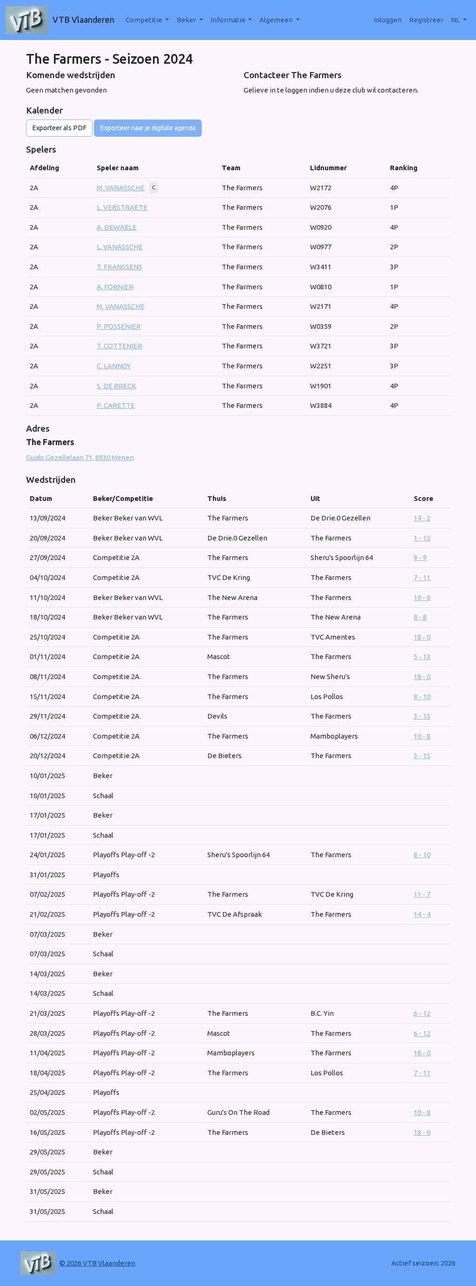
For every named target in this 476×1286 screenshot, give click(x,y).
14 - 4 (422, 914)
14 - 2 (422, 518)
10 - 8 (422, 736)
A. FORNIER (115, 287)
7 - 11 (422, 577)
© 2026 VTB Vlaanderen (97, 1263)
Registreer (426, 20)
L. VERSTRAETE (122, 207)
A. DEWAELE (117, 227)
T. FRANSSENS (119, 267)
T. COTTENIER (119, 346)
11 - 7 (422, 894)
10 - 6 (422, 597)
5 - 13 (422, 656)
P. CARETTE (116, 405)
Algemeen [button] (276, 20)
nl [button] (456, 20)
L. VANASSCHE (120, 247)
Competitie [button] (145, 20)
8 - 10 (422, 696)
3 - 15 (422, 716)
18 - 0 (422, 637)
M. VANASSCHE (121, 188)
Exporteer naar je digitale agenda (148, 128)
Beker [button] (187, 20)
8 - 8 (420, 617)
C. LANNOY (114, 366)
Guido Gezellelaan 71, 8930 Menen (80, 457)
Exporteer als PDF (59, 128)
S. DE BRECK (116, 386)
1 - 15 (422, 538)
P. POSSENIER (119, 326)
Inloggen (388, 20)
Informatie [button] (229, 20)
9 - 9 (420, 557)
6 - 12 (422, 1013)
